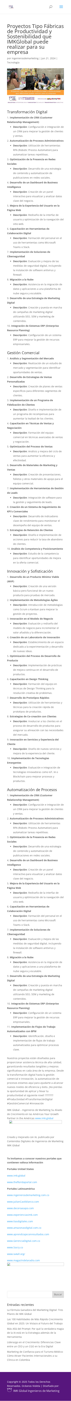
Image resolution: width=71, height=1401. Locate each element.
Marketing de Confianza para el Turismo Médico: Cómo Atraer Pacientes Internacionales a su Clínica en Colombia (35, 1356)
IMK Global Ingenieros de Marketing (36, 1391)
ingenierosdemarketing (25, 58)
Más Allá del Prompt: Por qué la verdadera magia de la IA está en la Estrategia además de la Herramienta (35, 1333)
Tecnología (13, 62)
